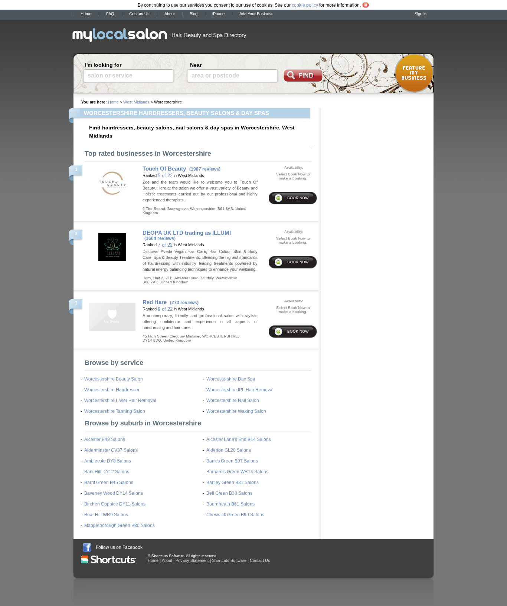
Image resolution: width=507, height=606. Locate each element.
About (169, 13)
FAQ (110, 13)
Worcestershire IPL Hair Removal (240, 389)
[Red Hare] (112, 314)
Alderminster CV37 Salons (111, 450)
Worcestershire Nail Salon (232, 400)
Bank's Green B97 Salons (232, 461)
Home (86, 13)
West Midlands (136, 102)
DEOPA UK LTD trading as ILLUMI (187, 233)
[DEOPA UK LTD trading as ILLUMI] (112, 245)
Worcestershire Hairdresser (112, 389)
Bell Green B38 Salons (229, 493)
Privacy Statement (192, 560)
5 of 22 (165, 175)
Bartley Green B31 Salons (232, 482)
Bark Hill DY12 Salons (106, 471)
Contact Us (139, 13)
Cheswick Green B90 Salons (235, 514)
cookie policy (305, 5)
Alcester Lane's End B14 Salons (238, 439)
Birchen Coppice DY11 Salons (114, 504)
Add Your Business (256, 13)
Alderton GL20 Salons (228, 450)
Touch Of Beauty (164, 168)
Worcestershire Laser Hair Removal (120, 400)
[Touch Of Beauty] (112, 181)
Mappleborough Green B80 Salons (119, 525)
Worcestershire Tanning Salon (114, 411)
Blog (193, 13)
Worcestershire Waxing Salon (236, 411)
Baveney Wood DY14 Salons (113, 493)
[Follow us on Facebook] (87, 547)
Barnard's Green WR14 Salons (237, 471)
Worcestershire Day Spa (230, 379)
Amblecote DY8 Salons (107, 461)
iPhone (218, 13)
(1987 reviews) (204, 169)
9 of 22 (165, 309)
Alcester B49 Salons (104, 439)
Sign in (420, 13)
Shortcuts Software (229, 560)
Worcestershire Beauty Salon (113, 379)
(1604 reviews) (160, 238)
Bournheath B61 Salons (230, 504)
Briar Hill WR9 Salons (106, 514)
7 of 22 (165, 245)
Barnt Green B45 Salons (108, 482)
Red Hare (155, 302)
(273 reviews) (184, 302)
